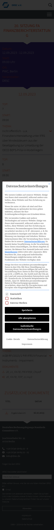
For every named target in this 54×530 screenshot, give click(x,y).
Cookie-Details (13, 339)
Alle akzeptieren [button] (27, 318)
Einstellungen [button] (11, 252)
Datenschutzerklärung (34, 241)
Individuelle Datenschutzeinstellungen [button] (27, 327)
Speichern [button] (27, 310)
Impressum (27, 344)
